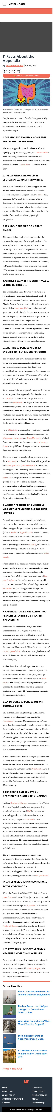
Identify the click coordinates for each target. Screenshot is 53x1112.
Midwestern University (13, 438)
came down (8, 897)
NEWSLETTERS (7, 1091)
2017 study (11, 461)
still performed (41, 875)
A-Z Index (6, 1102)
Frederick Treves (10, 925)
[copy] (19, 71)
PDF (29, 811)
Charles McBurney (18, 802)
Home (6, 1068)
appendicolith (26, 532)
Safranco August (33, 968)
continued (29, 819)
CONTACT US (37, 1087)
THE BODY (17, 1068)
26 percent (30, 905)
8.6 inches (7, 588)
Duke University (34, 438)
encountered (42, 152)
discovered (17, 402)
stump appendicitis (12, 651)
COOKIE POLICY (8, 1095)
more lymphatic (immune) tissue (20, 465)
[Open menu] (4, 4)
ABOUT (5, 1087)
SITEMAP (35, 1099)
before (40, 194)
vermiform (25, 164)
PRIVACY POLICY (38, 1091)
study (9, 398)
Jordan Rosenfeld (14, 65)
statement (7, 477)
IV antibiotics (37, 768)
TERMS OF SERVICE (39, 1095)
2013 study (12, 429)
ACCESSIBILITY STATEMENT (12, 1099)
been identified (21, 308)
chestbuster (8, 720)
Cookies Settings (38, 1102)
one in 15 (32, 544)
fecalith (14, 532)
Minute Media (21, 1109)
